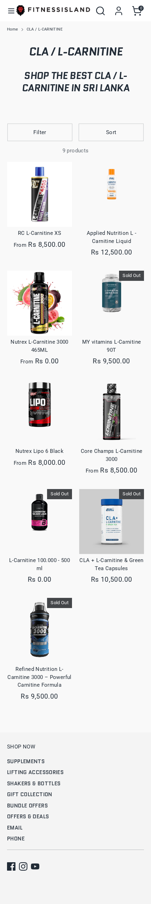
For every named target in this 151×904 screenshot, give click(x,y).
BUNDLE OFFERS (27, 806)
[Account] (119, 8)
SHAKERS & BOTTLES (33, 783)
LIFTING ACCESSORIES (35, 772)
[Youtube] (35, 866)
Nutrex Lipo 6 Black (39, 451)
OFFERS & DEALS (28, 816)
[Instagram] (23, 866)
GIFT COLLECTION (29, 794)
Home (12, 29)
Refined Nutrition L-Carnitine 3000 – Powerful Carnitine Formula (39, 677)
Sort (111, 132)
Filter (39, 132)
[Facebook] (11, 866)
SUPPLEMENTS (26, 761)
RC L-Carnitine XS (39, 233)
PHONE (16, 839)
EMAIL (14, 828)
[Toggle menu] (8, 11)
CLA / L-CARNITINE (45, 29)
